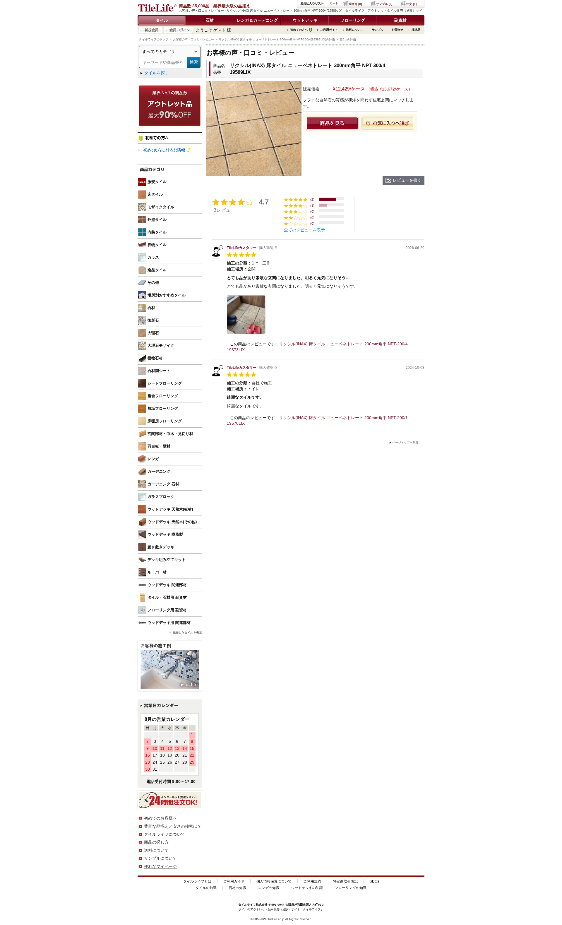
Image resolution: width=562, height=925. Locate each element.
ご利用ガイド (329, 29)
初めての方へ (299, 29)
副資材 (400, 20)
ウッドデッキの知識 (307, 888)
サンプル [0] (384, 4)
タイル (162, 20)
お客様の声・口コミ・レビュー (193, 39)
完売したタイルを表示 (187, 632)
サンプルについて (160, 858)
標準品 (416, 29)
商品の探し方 (156, 842)
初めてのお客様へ (160, 818)
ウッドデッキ (305, 20)
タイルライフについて (164, 834)
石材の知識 (237, 888)
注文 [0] (411, 4)
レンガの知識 (268, 888)
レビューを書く (407, 180)
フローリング (352, 20)
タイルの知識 (206, 888)
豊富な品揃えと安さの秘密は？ (172, 826)
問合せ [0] (355, 4)
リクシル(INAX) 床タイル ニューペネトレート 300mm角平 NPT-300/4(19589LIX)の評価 (277, 39)
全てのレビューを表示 (304, 230)
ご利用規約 (312, 881)
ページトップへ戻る (405, 442)
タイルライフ (247, 904)
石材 (209, 20)
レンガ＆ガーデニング (257, 20)
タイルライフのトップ (153, 39)
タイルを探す (156, 73)
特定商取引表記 (345, 881)
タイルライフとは (197, 881)
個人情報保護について (274, 881)
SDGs (374, 881)
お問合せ (397, 29)
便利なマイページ (160, 866)
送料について (355, 29)
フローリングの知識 (350, 888)
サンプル (377, 29)
